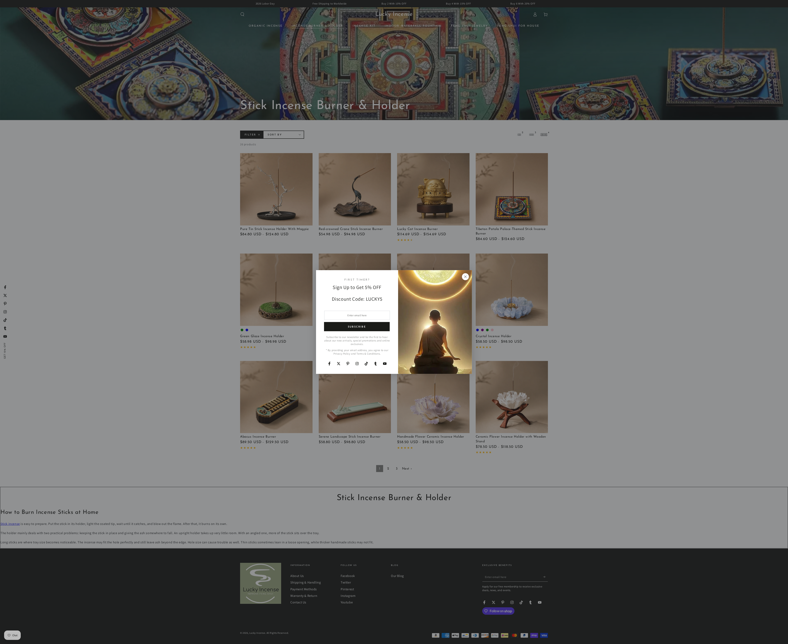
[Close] (465, 276)
